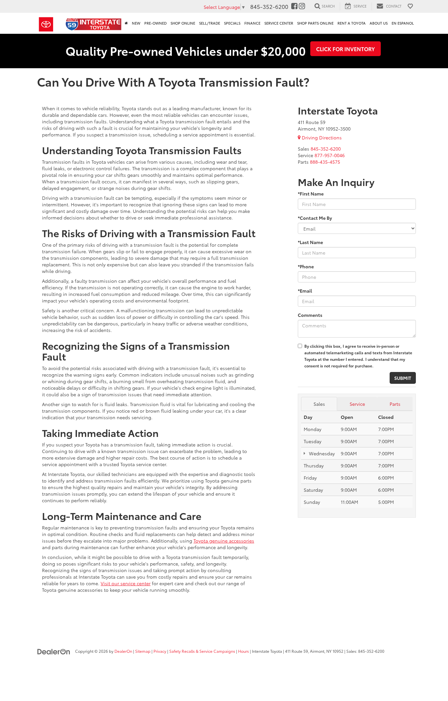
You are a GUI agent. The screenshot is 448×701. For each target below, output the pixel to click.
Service (357, 404)
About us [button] (379, 23)
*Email (305, 290)
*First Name (311, 193)
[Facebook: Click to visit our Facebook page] (294, 6)
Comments (310, 315)
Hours (243, 651)
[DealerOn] (54, 651)
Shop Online (183, 23)
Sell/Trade (209, 23)
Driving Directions (321, 137)
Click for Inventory (345, 48)
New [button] (136, 23)
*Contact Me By (315, 218)
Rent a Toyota (351, 23)
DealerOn (123, 651)
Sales (319, 404)
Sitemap (143, 651)
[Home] (126, 23)
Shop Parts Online (315, 23)
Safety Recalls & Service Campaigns (202, 651)
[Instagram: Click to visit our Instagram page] (302, 6)
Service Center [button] (278, 23)
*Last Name (310, 242)
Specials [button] (232, 23)
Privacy (159, 651)
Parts (395, 404)
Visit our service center (126, 583)
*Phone (306, 266)
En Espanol (403, 23)
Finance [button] (252, 23)
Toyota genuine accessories (223, 540)
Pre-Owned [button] (155, 23)
